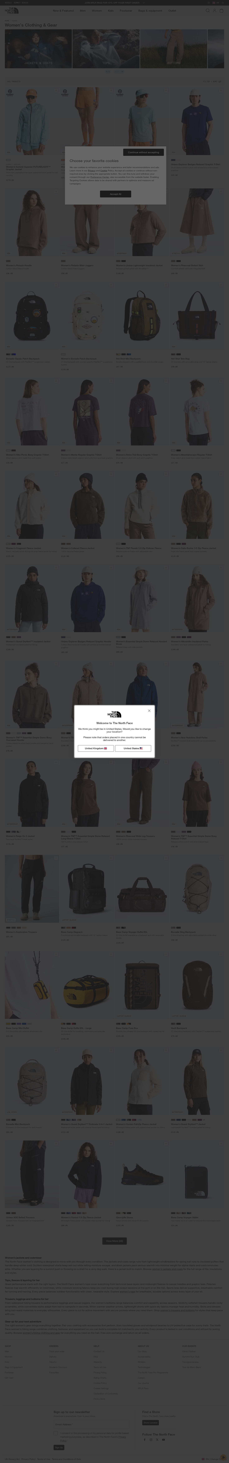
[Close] (149, 711)
